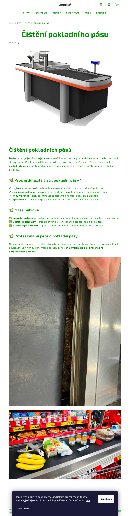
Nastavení (23, 508)
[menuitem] (26, 13)
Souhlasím (106, 498)
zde (88, 500)
